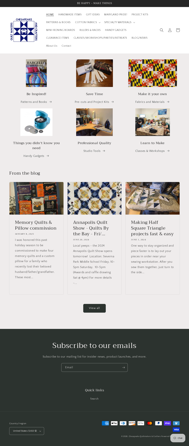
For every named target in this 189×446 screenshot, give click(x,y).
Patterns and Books (34, 102)
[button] (87, 22)
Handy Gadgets (33, 156)
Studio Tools (92, 151)
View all (94, 308)
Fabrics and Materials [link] (150, 102)
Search (94, 398)
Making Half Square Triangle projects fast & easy (152, 228)
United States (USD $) (25, 431)
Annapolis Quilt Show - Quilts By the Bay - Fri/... (91, 228)
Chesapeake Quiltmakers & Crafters (145, 436)
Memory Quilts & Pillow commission (35, 225)
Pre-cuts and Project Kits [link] (92, 102)
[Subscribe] (123, 367)
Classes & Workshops (150, 151)
